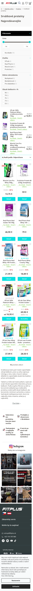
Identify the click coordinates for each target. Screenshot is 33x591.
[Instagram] (7, 540)
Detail (9, 199)
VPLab (8, 61)
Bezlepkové (9, 78)
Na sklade (9, 53)
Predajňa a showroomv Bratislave (24, 417)
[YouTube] (11, 541)
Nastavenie (16, 581)
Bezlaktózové (10, 81)
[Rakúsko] (9, 513)
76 (6, 98)
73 (6, 101)
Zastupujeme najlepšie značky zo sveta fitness (10, 431)
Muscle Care (10, 67)
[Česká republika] (4, 513)
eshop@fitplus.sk (10, 533)
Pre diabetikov (10, 84)
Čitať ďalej (15, 403)
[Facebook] (3, 540)
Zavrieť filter (16, 33)
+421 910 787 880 (10, 537)
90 (6, 93)
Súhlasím (15, 586)
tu (12, 576)
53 (6, 103)
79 (6, 95)
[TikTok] (15, 541)
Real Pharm (9, 64)
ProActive (9, 69)
